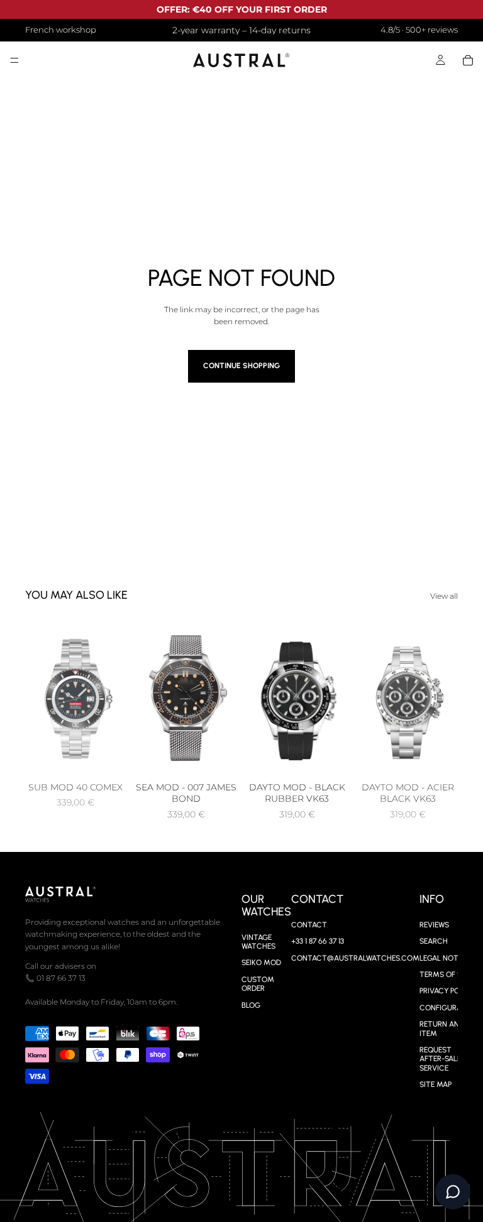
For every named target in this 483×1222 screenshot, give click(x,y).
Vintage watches (258, 941)
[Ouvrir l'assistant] (452, 1191)
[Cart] (468, 60)
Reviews (434, 924)
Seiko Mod (261, 962)
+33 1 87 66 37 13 (317, 941)
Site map (435, 1084)
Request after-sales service (442, 1058)
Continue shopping (241, 365)
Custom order (258, 983)
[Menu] (14, 60)
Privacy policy (447, 990)
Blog (251, 1004)
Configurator (447, 1007)
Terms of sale (446, 974)
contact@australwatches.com (355, 957)
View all (444, 596)
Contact (309, 924)
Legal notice (444, 957)
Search (433, 941)
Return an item (439, 1028)
